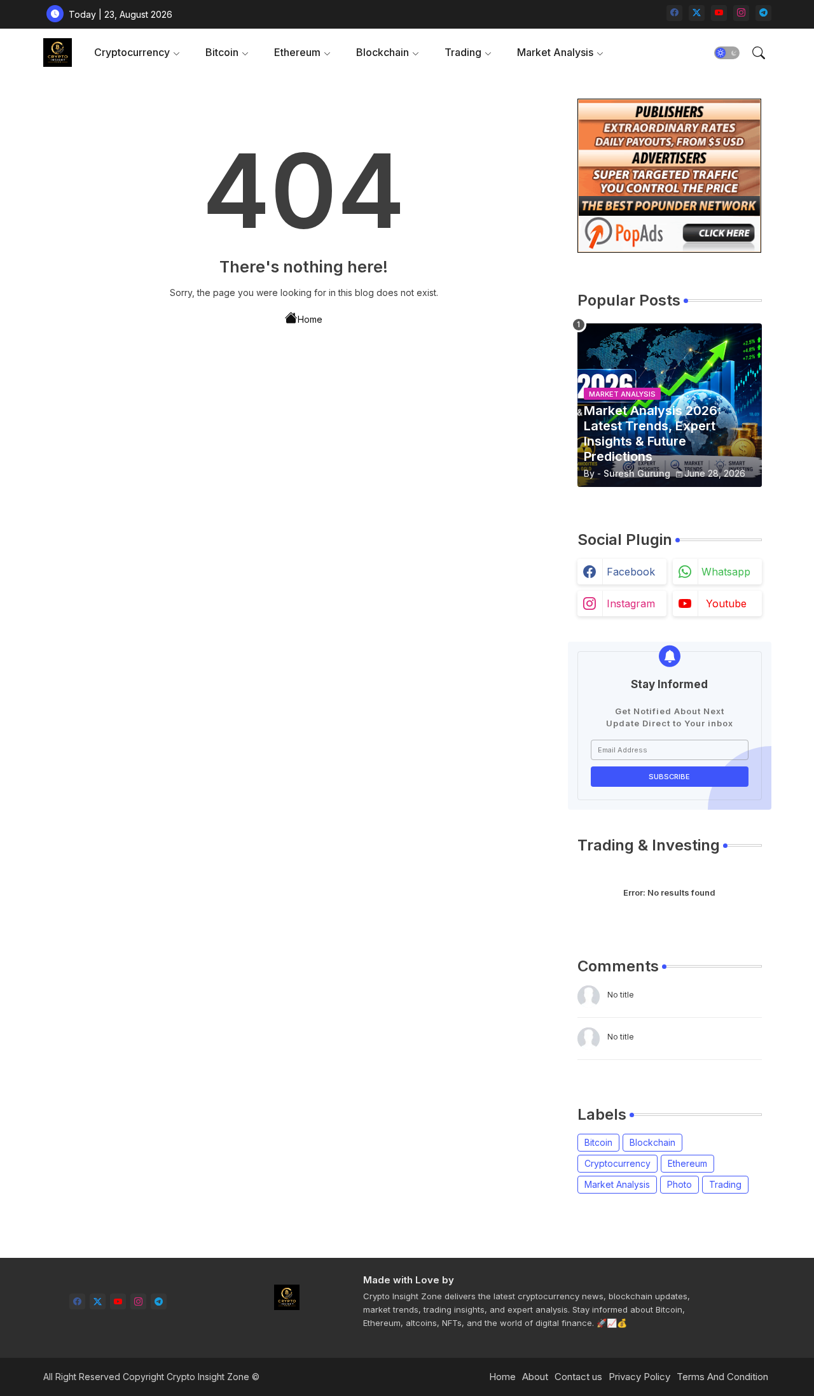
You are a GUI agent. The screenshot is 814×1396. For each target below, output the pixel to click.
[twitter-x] (697, 13)
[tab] (137, 52)
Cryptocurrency (132, 52)
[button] (727, 52)
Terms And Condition (722, 1377)
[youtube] (719, 13)
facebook (631, 571)
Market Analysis (555, 52)
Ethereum (297, 52)
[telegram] (763, 13)
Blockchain (382, 52)
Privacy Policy (639, 1377)
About (535, 1377)
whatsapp (725, 571)
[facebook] (674, 13)
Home (310, 319)
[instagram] (741, 13)
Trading (463, 52)
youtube (726, 603)
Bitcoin (221, 52)
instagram (631, 603)
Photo (679, 1184)
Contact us (578, 1377)
